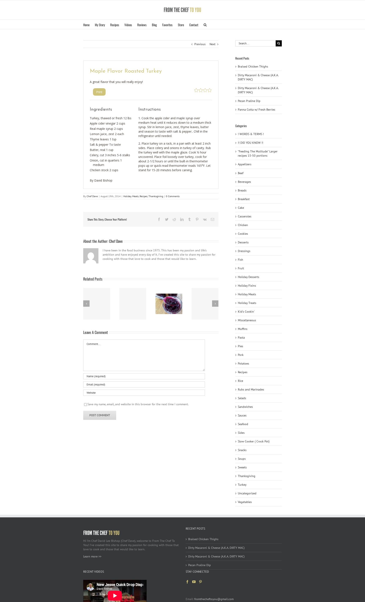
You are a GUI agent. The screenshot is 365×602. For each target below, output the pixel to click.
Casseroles (244, 216)
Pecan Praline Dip (249, 101)
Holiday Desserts (248, 277)
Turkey (242, 485)
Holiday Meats (131, 196)
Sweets (242, 467)
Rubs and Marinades (251, 389)
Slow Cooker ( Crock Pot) (254, 441)
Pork (241, 355)
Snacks (242, 450)
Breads (242, 190)
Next (212, 44)
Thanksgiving (155, 196)
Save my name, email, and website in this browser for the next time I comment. (138, 404)
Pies (240, 346)
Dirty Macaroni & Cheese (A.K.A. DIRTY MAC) (216, 548)
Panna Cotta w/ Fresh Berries (256, 109)
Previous (200, 44)
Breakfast (244, 199)
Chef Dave (92, 196)
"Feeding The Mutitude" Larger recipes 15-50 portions (258, 153)
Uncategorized (247, 493)
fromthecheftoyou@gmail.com (214, 599)
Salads (242, 398)
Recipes (143, 196)
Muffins (242, 329)
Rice (240, 381)
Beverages (244, 182)
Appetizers (244, 164)
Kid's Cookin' (246, 311)
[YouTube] (194, 581)
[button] (205, 24)
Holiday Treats (247, 303)
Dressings (244, 251)
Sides (241, 433)
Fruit (241, 268)
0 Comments (173, 196)
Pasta (241, 337)
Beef (240, 173)
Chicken (243, 225)
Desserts (243, 242)
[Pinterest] (200, 581)
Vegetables (245, 502)
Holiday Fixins (247, 285)
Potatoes (243, 363)
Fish (240, 260)
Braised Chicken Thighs (253, 66)
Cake (241, 208)
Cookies (243, 234)
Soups (242, 459)
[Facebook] (187, 581)
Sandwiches (245, 407)
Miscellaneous (247, 320)
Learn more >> (92, 556)
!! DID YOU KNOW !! (250, 143)
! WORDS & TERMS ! (251, 134)
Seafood (243, 424)
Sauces (242, 415)
